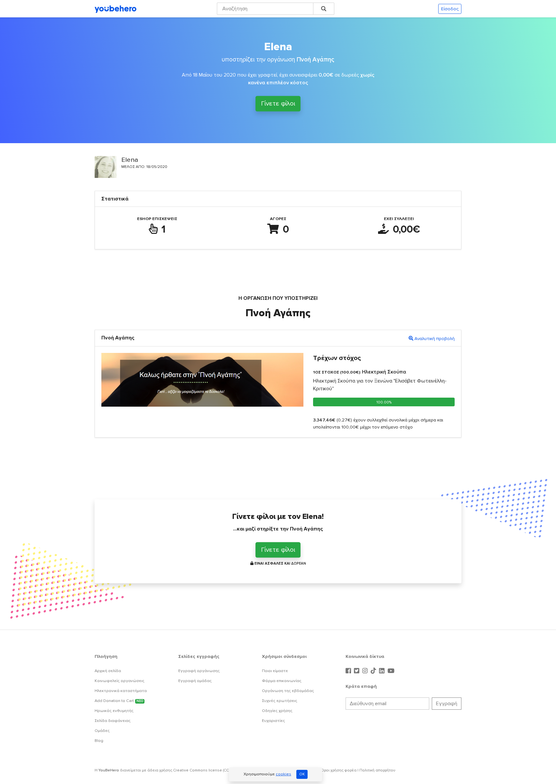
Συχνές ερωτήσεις (279, 700)
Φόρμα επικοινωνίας (281, 680)
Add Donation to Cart (119, 700)
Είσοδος (450, 9)
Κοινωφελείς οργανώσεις (119, 680)
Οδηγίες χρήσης (277, 710)
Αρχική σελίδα (108, 670)
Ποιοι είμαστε (275, 670)
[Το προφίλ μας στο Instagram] (365, 671)
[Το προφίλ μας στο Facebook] (349, 671)
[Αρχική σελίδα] (115, 9)
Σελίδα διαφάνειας (113, 720)
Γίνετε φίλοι (278, 104)
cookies (283, 774)
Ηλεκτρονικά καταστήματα (121, 690)
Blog (99, 740)
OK (302, 774)
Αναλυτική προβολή (434, 338)
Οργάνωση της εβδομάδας (288, 690)
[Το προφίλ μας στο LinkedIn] (382, 671)
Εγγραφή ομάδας (195, 680)
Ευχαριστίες (273, 720)
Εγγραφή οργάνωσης (199, 670)
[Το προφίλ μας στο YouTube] (390, 671)
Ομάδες (102, 730)
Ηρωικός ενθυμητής (114, 710)
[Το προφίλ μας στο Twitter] (357, 671)
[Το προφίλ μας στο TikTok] (374, 671)
